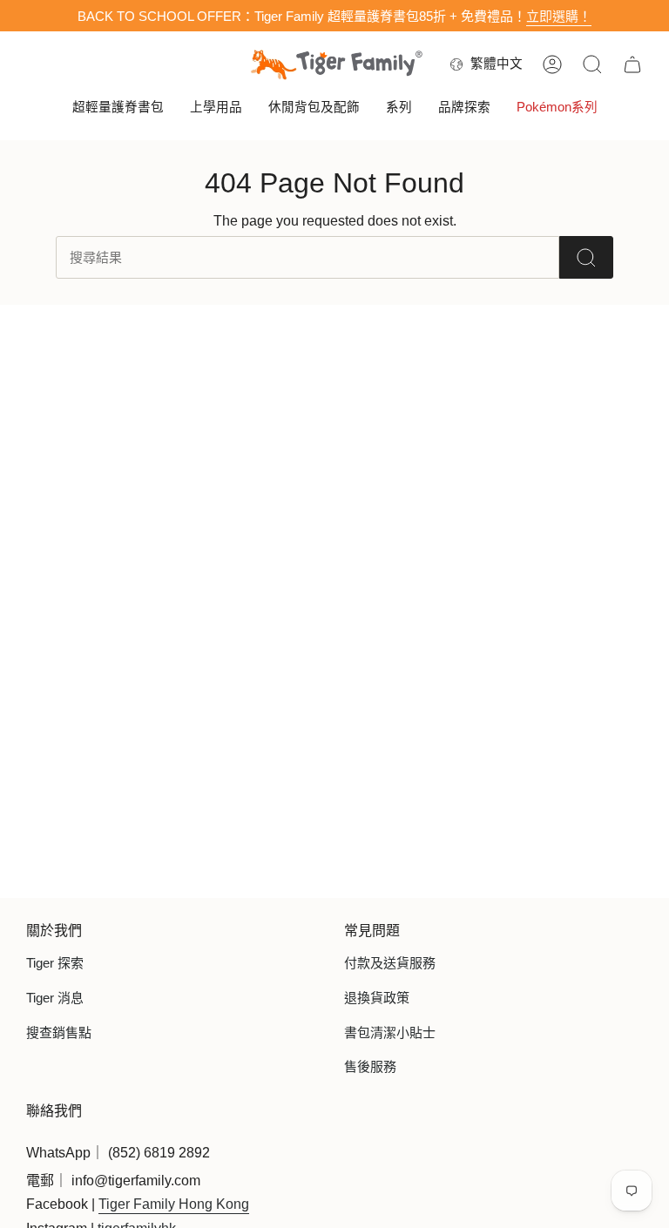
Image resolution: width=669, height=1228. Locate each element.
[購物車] (632, 64)
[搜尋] (586, 257)
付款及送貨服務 (390, 962)
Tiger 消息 (55, 997)
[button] (118, 109)
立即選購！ (558, 16)
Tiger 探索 (55, 962)
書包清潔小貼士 (390, 1032)
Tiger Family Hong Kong (173, 1204)
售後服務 (370, 1066)
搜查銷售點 (58, 1032)
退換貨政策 (376, 997)
